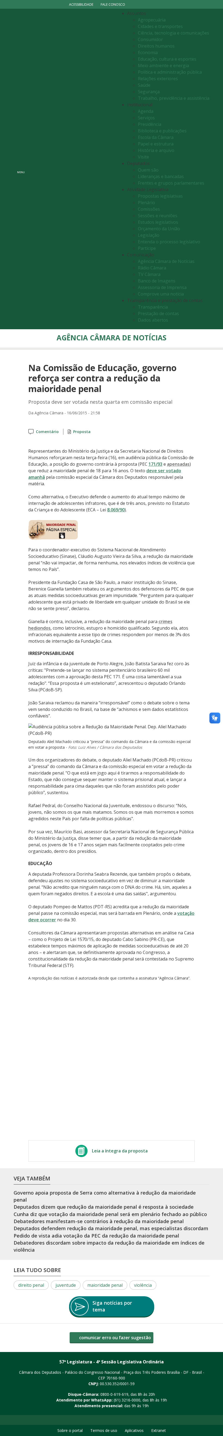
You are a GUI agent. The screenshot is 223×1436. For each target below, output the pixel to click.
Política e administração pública (170, 72)
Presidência (149, 124)
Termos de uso (103, 1430)
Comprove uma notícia (161, 294)
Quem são (148, 170)
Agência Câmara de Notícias (166, 261)
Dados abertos (153, 320)
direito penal (31, 1285)
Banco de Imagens (156, 281)
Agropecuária (152, 20)
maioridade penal (105, 1285)
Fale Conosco (113, 4)
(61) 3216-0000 (127, 1400)
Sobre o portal (70, 1430)
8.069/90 (116, 510)
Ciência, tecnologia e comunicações (173, 33)
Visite (143, 157)
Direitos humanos (156, 46)
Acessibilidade (81, 4)
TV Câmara (149, 274)
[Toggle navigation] (72, 169)
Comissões (149, 209)
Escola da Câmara (156, 137)
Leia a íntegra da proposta (120, 1151)
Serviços (146, 118)
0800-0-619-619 (114, 1394)
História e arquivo (156, 150)
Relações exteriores (158, 79)
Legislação (148, 235)
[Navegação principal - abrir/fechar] (21, 169)
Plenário (146, 203)
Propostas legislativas (160, 196)
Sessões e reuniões (157, 216)
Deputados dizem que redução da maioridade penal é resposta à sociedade (104, 1207)
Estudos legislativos (158, 222)
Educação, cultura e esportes (167, 59)
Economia (148, 52)
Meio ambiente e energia (163, 66)
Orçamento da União (159, 229)
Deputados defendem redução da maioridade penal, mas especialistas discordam (111, 1228)
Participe (147, 248)
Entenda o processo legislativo (169, 242)
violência (143, 1285)
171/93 (155, 464)
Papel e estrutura (156, 144)
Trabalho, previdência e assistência (173, 98)
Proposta (82, 431)
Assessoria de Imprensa (162, 287)
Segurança (149, 92)
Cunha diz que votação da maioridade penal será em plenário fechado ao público (110, 1214)
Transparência (153, 307)
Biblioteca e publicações (162, 131)
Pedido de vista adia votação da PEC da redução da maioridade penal (96, 1235)
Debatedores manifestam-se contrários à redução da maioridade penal (99, 1221)
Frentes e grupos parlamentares (171, 183)
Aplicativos (134, 1430)
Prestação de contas (158, 313)
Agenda (145, 111)
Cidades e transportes (160, 26)
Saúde (144, 85)
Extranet (158, 1430)
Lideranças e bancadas (161, 176)
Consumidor (150, 39)
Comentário (47, 431)
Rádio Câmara (152, 268)
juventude (65, 1285)
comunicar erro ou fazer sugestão (114, 1338)
